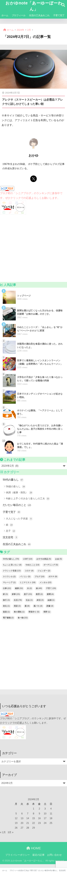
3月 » (10, 832)
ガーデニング (50, 565)
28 (27, 827)
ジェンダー (44, 571)
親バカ (38, 606)
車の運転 (19, 612)
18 (51, 818)
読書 (50, 606)
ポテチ (52, 576)
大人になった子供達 (19, 518)
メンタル (45, 582)
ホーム (4, 15)
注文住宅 (10, 537)
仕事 (7, 588)
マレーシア (9, 582)
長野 (46, 612)
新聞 (50, 594)
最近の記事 (38, 855)
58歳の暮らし (15, 486)
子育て (51, 588)
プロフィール (19, 15)
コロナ (29, 571)
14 (27, 818)
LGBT (27, 559)
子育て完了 (59, 15)
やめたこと (32, 565)
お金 (58, 559)
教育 (39, 594)
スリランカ (9, 576)
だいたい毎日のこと (17, 505)
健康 (19, 588)
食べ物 (23, 618)
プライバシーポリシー (17, 855)
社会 (29, 600)
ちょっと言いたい (12, 565)
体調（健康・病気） (19, 492)
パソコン (25, 576)
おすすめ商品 (43, 559)
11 (51, 813)
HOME (35, 848)
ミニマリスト (27, 582)
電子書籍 (8, 618)
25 (51, 823)
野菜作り (34, 612)
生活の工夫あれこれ (39, 15)
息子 (10, 530)
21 (27, 823)
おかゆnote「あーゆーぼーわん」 (34, 6)
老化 (6, 606)
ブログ (39, 576)
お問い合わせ (54, 855)
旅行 (6, 600)
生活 (18, 600)
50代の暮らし (13, 479)
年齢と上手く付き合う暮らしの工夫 (27, 498)
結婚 (51, 600)
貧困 (6, 612)
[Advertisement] (33, 248)
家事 (16, 594)
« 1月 (3, 832)
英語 (17, 606)
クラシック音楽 (12, 571)
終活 (40, 600)
